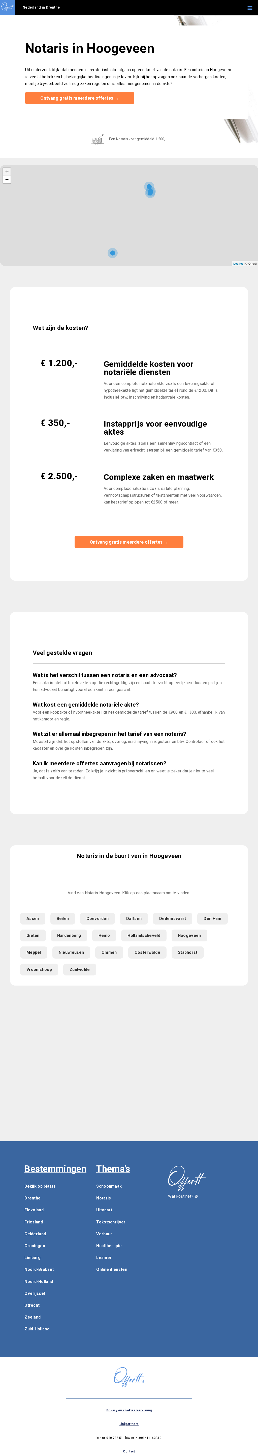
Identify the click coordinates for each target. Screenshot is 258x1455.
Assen (32, 918)
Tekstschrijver (110, 1222)
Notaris (103, 1198)
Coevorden (97, 918)
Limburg (32, 1257)
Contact (129, 1451)
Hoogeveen (189, 935)
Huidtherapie (109, 1245)
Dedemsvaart (172, 918)
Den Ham (212, 918)
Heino (104, 935)
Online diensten (111, 1269)
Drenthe (32, 1198)
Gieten (33, 935)
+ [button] (7, 172)
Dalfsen (134, 918)
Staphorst (188, 952)
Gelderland (35, 1234)
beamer (104, 1257)
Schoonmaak (109, 1186)
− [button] (7, 179)
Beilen (63, 918)
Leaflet (238, 263)
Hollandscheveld (143, 935)
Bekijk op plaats (40, 1186)
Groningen (34, 1245)
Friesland (33, 1222)
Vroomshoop (39, 969)
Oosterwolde (147, 952)
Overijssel (34, 1293)
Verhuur (104, 1234)
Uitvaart (104, 1210)
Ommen (109, 952)
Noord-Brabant (39, 1269)
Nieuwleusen (71, 952)
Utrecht (32, 1305)
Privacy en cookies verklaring (129, 1410)
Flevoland (34, 1210)
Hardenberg (69, 935)
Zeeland (32, 1317)
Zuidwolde (80, 969)
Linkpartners (129, 1424)
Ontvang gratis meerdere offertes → (79, 98)
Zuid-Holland (36, 1329)
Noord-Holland (38, 1281)
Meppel (33, 952)
